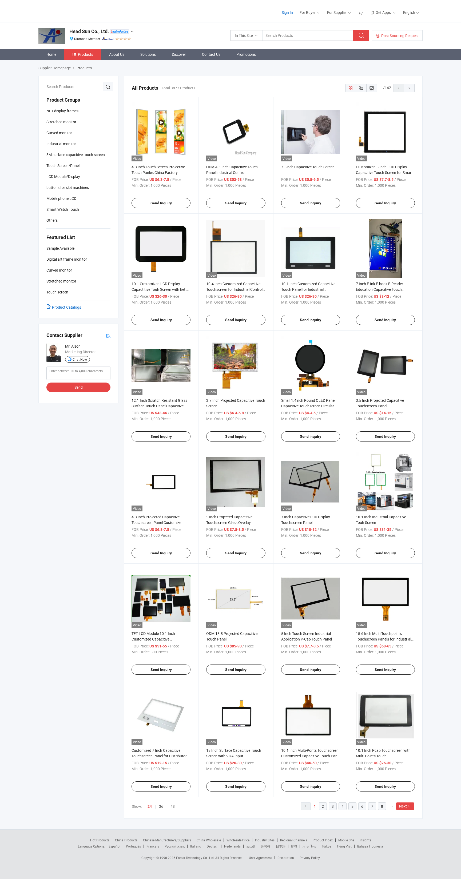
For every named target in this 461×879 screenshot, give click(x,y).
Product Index (323, 840)
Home (51, 54)
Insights (365, 840)
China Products (126, 840)
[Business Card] (108, 335)
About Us (116, 54)
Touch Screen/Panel (63, 165)
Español (114, 846)
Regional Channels (293, 840)
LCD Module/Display (63, 176)
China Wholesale (209, 840)
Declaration (285, 858)
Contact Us (211, 54)
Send (78, 387)
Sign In (287, 12)
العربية (250, 846)
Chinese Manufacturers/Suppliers (167, 840)
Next (403, 806)
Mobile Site (346, 840)
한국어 (265, 846)
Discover (179, 54)
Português (133, 846)
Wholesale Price (237, 840)
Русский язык (175, 846)
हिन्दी (294, 846)
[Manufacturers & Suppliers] (72, 10)
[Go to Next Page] (409, 88)
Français (152, 846)
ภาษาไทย (309, 846)
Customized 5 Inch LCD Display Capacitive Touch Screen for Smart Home (384, 172)
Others (52, 220)
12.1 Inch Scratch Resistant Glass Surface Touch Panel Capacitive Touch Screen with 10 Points (159, 406)
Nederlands (232, 846)
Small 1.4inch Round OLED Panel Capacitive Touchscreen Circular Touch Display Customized (308, 406)
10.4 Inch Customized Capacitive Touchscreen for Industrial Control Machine (234, 289)
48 (172, 806)
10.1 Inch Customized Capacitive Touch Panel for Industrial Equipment (308, 289)
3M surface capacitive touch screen (75, 154)
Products (85, 54)
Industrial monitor (61, 143)
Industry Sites (265, 840)
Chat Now (80, 359)
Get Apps (383, 12)
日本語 (280, 846)
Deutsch (212, 846)
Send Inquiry (161, 203)
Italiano (195, 846)
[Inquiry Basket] (361, 12)
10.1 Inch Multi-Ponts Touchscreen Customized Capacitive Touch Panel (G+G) (310, 756)
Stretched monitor (61, 121)
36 (161, 806)
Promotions (246, 54)
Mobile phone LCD (61, 198)
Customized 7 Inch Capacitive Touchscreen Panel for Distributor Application (159, 756)
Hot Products (99, 840)
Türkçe (326, 846)
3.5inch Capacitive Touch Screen (308, 166)
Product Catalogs (66, 307)
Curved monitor (59, 132)
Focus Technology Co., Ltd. (195, 858)
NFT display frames (62, 110)
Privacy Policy (310, 858)
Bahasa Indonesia (370, 846)
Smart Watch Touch (62, 209)
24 (150, 806)
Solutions (148, 54)
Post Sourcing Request (400, 35)
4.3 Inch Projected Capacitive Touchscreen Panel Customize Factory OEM (156, 522)
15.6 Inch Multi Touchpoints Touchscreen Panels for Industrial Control (383, 639)
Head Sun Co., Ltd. (89, 31)
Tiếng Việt (344, 846)
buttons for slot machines (67, 187)
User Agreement (260, 858)
